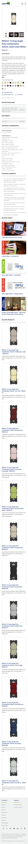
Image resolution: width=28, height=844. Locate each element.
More (3, 77)
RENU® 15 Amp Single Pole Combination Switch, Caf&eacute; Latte (14, 351)
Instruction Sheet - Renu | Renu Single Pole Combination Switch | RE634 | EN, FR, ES (10, 109)
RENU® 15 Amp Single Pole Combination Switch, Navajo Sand (12, 547)
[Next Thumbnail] (25, 35)
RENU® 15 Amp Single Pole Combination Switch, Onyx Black (12, 586)
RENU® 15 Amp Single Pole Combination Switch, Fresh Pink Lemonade (11, 469)
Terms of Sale (16, 835)
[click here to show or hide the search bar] (22, 4)
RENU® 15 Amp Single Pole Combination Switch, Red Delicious (13, 704)
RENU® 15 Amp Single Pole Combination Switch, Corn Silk (14, 391)
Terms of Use (10, 835)
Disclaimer (4, 836)
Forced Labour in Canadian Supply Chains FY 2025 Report (12, 837)
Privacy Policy (22, 835)
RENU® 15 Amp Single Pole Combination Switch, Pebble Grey (12, 626)
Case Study (4, 121)
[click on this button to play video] (11, 34)
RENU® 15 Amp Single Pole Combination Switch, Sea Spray (14, 782)
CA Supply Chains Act (11, 836)
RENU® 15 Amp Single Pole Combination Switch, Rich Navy (12, 743)
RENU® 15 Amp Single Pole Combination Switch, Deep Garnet (12, 430)
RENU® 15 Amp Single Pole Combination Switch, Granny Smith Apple (12, 508)
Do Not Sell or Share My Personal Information (10, 834)
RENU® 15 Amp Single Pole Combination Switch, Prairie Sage (12, 665)
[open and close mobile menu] (25, 4)
